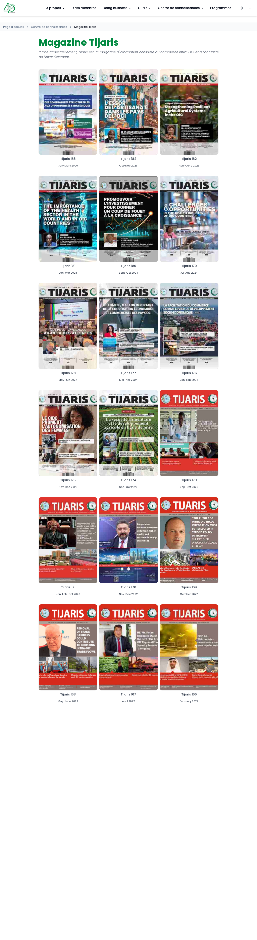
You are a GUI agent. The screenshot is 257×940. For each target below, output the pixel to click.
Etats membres (83, 8)
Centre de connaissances (179, 8)
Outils (142, 8)
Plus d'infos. (67, 130)
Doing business (115, 8)
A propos (53, 8)
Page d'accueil (13, 27)
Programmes (220, 8)
